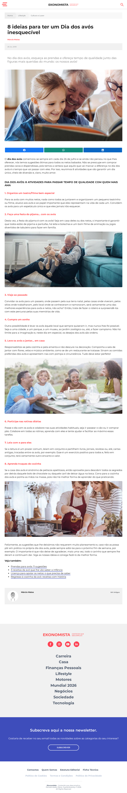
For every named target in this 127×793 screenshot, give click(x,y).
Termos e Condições (61, 775)
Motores (64, 679)
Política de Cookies (36, 775)
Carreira (63, 656)
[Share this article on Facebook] (24, 150)
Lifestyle (22, 16)
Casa (63, 662)
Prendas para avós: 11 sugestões (29, 566)
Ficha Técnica (90, 769)
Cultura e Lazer (37, 16)
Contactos (33, 769)
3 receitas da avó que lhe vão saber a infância (37, 569)
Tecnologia (63, 703)
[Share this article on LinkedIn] (102, 150)
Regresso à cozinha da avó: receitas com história (38, 576)
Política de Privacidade (89, 775)
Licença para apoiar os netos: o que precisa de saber (40, 573)
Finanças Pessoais (63, 668)
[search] (122, 4)
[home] (63, 5)
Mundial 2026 (63, 685)
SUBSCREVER (63, 747)
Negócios (64, 691)
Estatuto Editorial (70, 769)
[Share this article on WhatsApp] (63, 150)
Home (10, 16)
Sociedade (63, 697)
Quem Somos (49, 769)
